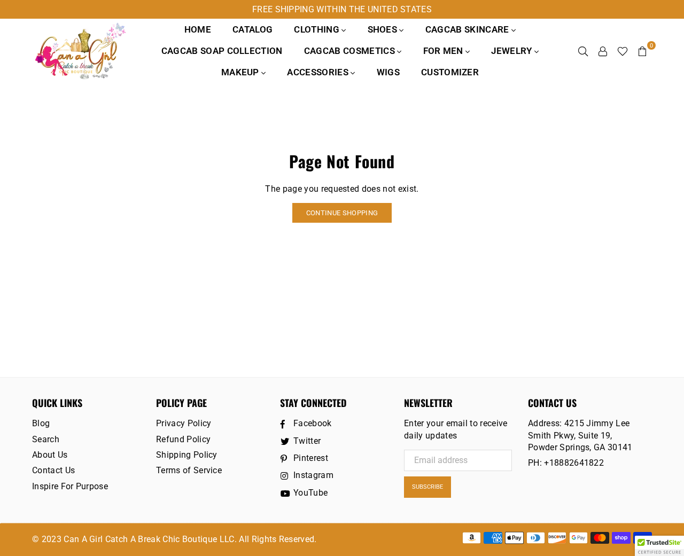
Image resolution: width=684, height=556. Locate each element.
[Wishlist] (622, 51)
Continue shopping (342, 213)
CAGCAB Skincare (468, 29)
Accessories (319, 72)
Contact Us (53, 470)
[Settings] (602, 51)
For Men (444, 50)
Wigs (388, 72)
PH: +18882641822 (566, 463)
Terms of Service (189, 470)
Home (197, 29)
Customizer (450, 72)
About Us (50, 455)
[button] (659, 546)
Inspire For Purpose (70, 486)
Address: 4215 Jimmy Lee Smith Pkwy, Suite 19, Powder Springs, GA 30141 (580, 435)
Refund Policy (183, 439)
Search (45, 439)
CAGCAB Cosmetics (350, 50)
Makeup (241, 72)
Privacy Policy (183, 423)
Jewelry (512, 50)
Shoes (384, 29)
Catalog (252, 29)
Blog (41, 423)
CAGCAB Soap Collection (222, 50)
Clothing (317, 29)
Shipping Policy (186, 455)
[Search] (583, 51)
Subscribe (427, 486)
